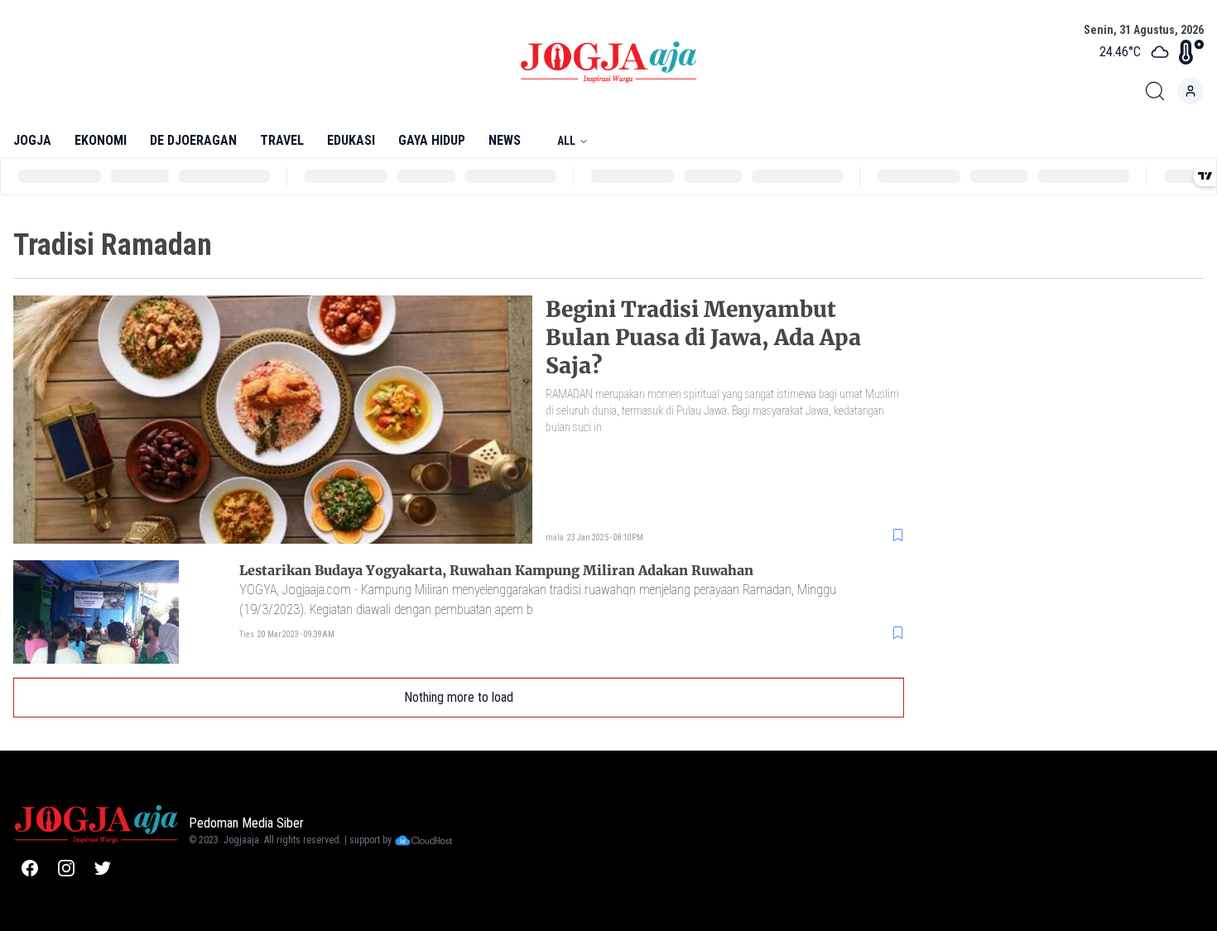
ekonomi (101, 140)
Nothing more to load (458, 697)
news (504, 140)
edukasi (351, 140)
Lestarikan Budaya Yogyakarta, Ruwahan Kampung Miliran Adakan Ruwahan (496, 570)
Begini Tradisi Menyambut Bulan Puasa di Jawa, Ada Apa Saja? (703, 337)
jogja (32, 140)
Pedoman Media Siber (246, 823)
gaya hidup (431, 140)
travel (282, 140)
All (566, 140)
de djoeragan (193, 140)
